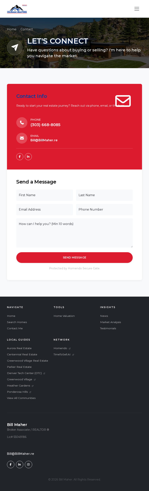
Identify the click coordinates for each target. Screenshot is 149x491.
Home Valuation (64, 315)
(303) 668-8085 (45, 124)
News (104, 315)
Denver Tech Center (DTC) (24, 373)
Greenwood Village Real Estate (27, 360)
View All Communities (21, 398)
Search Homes (17, 322)
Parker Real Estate (19, 366)
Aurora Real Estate (19, 348)
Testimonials (108, 328)
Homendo (61, 348)
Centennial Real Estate (22, 354)
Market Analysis (110, 322)
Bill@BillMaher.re (44, 140)
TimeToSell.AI (62, 354)
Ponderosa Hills (18, 391)
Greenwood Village (20, 379)
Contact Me (15, 328)
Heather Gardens (19, 385)
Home (11, 29)
